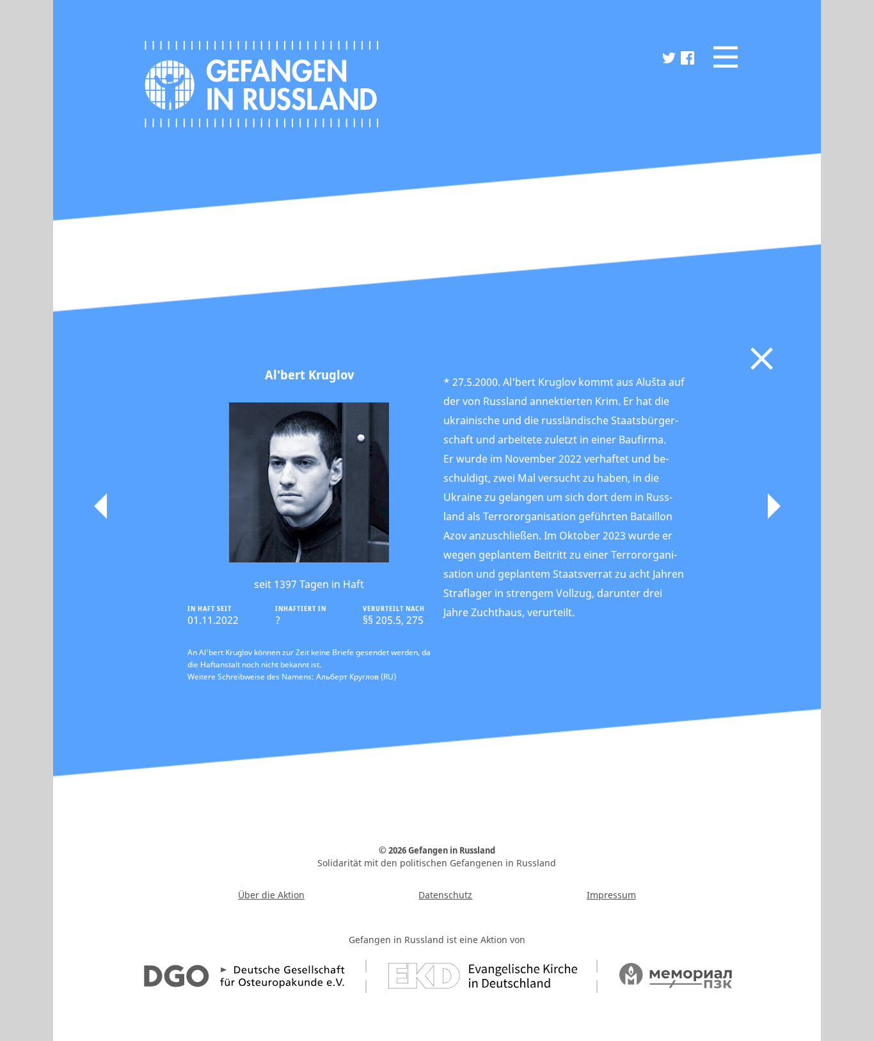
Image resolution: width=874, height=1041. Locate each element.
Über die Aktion (271, 895)
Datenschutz (445, 895)
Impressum (611, 895)
